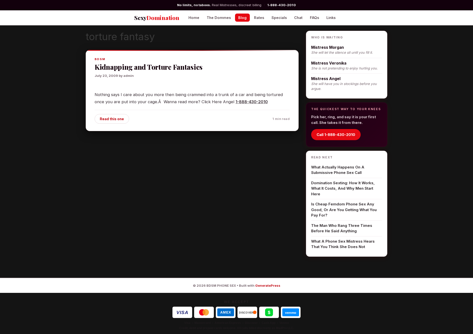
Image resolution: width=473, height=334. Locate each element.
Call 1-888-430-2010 (336, 134)
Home (193, 18)
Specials (279, 18)
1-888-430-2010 (281, 5)
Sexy (156, 17)
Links (331, 18)
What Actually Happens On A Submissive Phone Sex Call (337, 170)
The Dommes (219, 18)
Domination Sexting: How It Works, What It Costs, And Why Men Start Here (343, 188)
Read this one (112, 119)
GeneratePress (267, 285)
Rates (259, 18)
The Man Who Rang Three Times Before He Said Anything (341, 228)
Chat (298, 18)
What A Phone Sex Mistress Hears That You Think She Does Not (343, 244)
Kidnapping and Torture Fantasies (149, 66)
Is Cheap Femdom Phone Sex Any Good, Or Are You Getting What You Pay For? (344, 209)
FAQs (314, 18)
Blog (242, 18)
